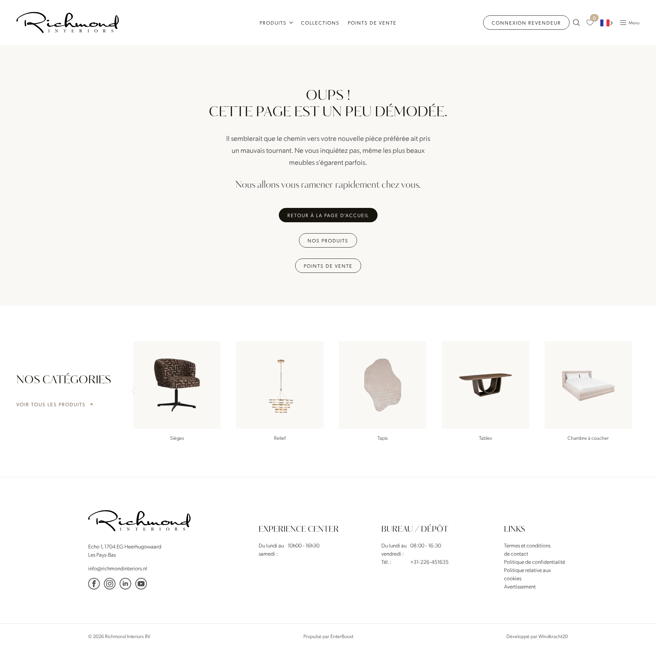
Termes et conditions (527, 545)
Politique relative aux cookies (527, 574)
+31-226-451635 (429, 561)
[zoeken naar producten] (576, 22)
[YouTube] (141, 584)
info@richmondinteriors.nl (117, 568)
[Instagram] (109, 584)
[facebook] (94, 584)
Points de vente (372, 22)
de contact (516, 553)
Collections (320, 22)
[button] (631, 392)
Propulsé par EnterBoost (328, 636)
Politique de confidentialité (534, 561)
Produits (273, 22)
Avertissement (520, 586)
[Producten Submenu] (292, 22)
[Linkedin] (125, 584)
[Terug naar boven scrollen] (640, 633)
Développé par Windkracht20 (537, 636)
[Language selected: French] (606, 22)
